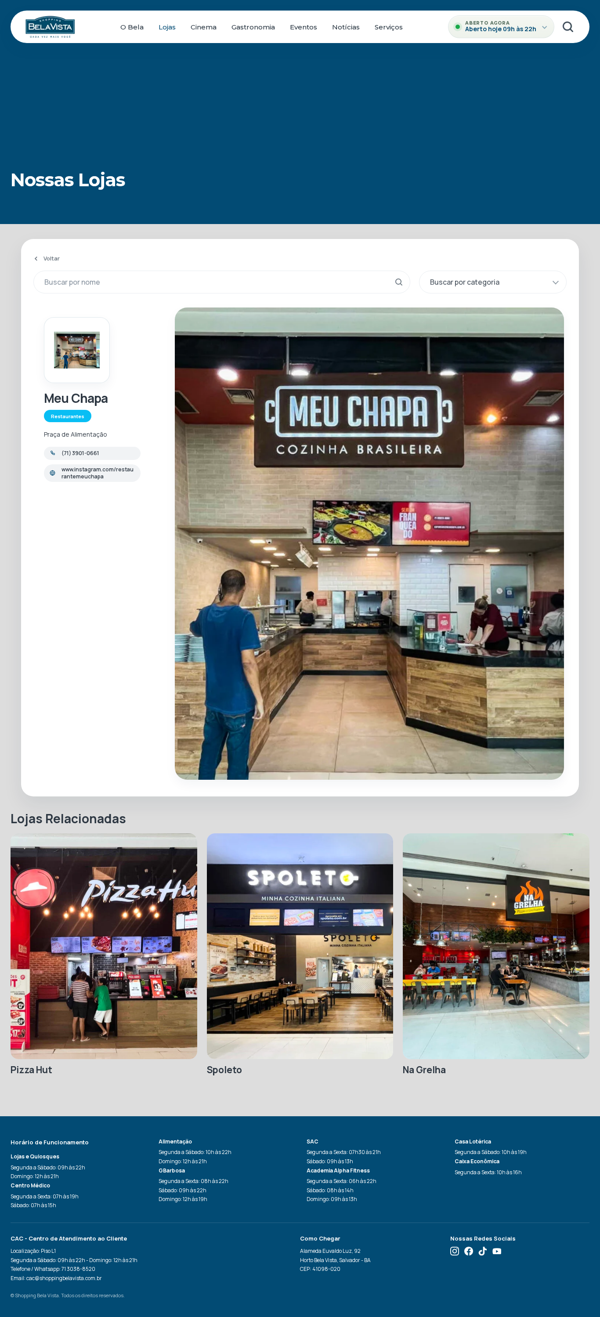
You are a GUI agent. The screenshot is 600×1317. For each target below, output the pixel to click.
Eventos (303, 27)
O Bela (132, 27)
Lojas (167, 27)
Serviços (389, 27)
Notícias (346, 27)
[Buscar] (568, 27)
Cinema (204, 27)
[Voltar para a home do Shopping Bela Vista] (50, 26)
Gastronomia (253, 27)
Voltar (51, 258)
